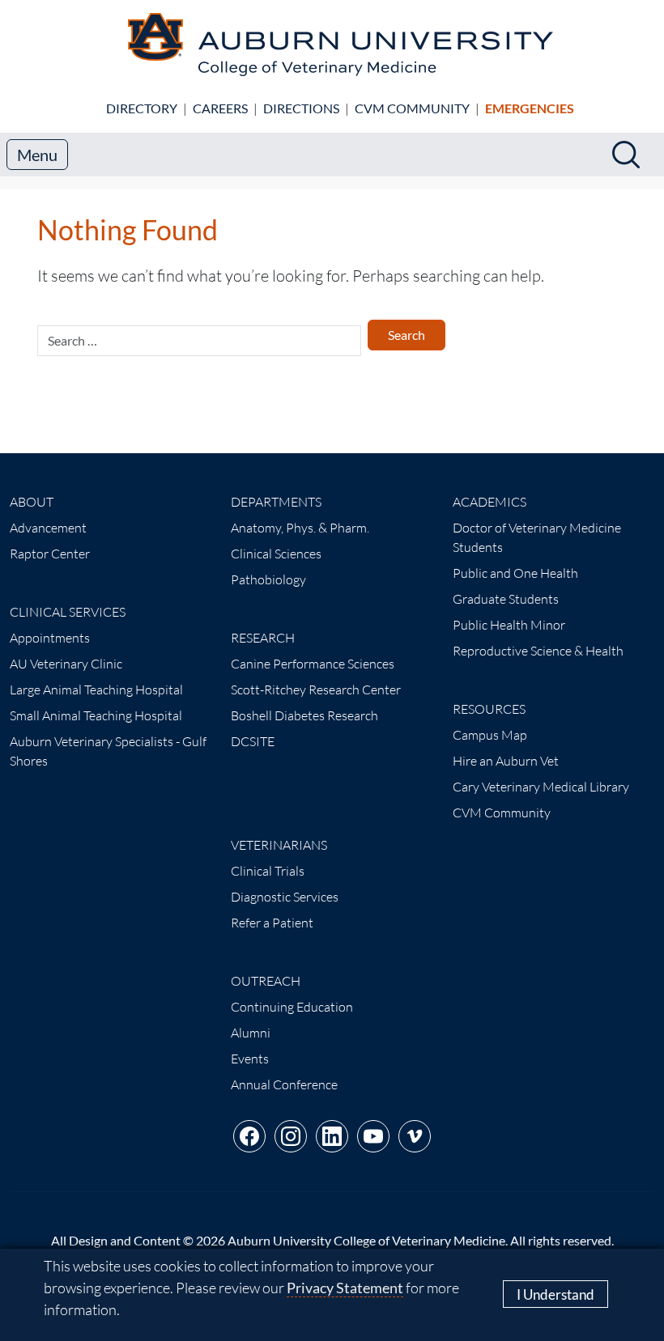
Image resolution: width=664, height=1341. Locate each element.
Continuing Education (292, 1007)
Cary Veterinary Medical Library (541, 787)
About (31, 502)
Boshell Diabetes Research (304, 715)
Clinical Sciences (276, 553)
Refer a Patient (272, 923)
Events (250, 1058)
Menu (37, 154)
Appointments (50, 638)
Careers (220, 108)
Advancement (48, 528)
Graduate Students (506, 599)
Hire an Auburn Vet (506, 761)
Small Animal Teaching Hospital (96, 715)
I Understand (555, 1294)
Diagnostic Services (284, 897)
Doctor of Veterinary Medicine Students (537, 537)
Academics (489, 502)
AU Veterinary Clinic (66, 664)
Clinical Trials (267, 871)
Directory (141, 108)
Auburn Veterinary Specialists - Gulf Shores (108, 751)
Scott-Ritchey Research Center (316, 689)
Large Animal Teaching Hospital (96, 689)
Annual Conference (284, 1084)
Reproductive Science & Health (538, 651)
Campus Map (490, 735)
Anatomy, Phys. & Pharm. (300, 528)
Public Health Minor (509, 625)
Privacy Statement (345, 1287)
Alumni (250, 1033)
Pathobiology (268, 579)
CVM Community (412, 108)
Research (263, 638)
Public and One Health (515, 573)
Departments (276, 502)
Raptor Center (50, 553)
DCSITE (253, 741)
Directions (301, 108)
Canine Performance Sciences (312, 664)
